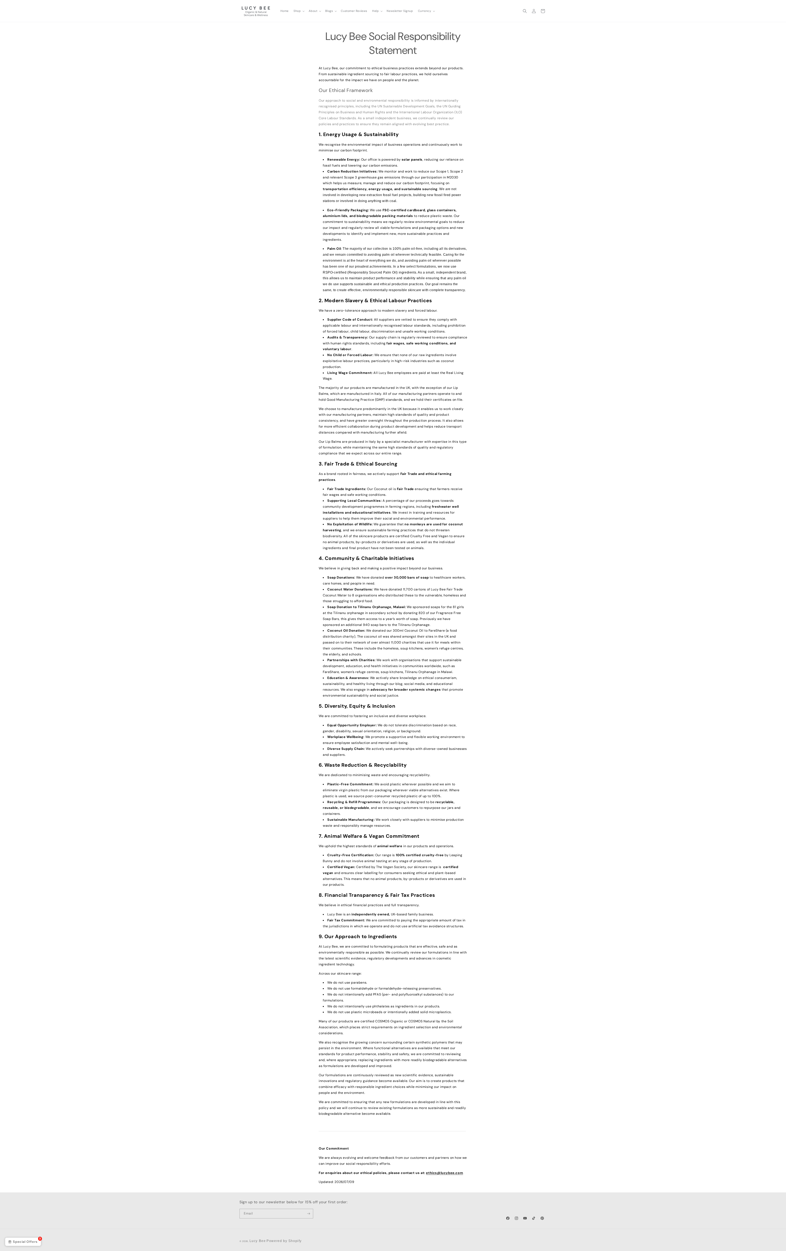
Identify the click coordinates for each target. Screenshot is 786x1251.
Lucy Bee (258, 1241)
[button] (298, 11)
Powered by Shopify (284, 1241)
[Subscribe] (308, 1213)
